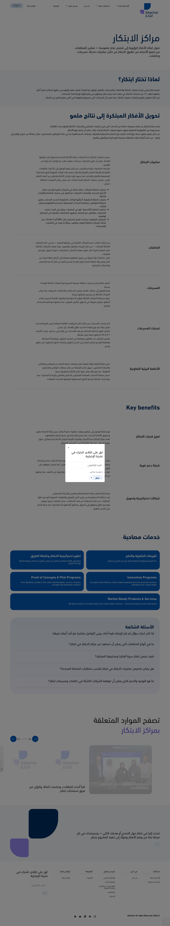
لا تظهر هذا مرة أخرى (96, 472)
